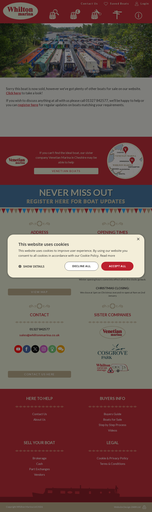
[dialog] (76, 256)
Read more (107, 255)
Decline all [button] (81, 266)
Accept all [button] (117, 266)
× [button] (138, 239)
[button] (31, 266)
